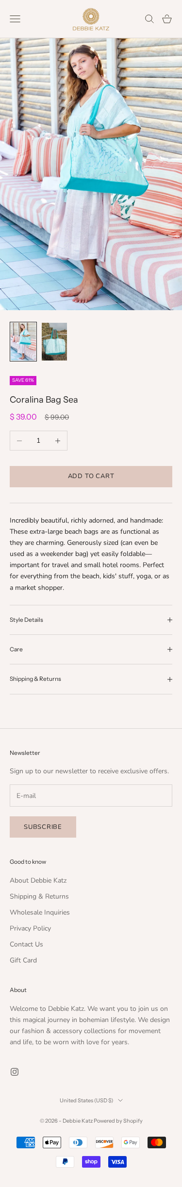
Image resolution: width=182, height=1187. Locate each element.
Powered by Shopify (118, 1120)
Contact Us (26, 944)
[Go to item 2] (54, 341)
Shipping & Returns (39, 896)
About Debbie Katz (38, 880)
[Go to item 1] (23, 341)
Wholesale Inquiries (40, 912)
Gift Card (23, 960)
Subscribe (43, 827)
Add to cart (91, 476)
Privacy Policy (30, 928)
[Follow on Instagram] (14, 1072)
